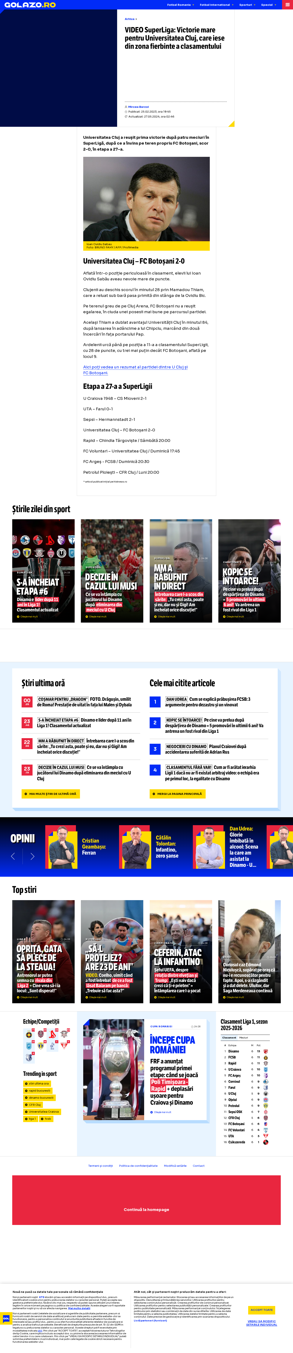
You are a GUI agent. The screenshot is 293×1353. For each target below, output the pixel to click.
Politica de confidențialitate (138, 1166)
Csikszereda (236, 1142)
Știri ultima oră (43, 683)
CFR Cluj (35, 1105)
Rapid (232, 1063)
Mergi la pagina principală (179, 794)
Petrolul (233, 1106)
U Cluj (232, 1093)
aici (40, 1330)
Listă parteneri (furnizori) (150, 1320)
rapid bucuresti (39, 1090)
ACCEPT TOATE (262, 1310)
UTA (231, 1136)
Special (267, 5)
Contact (199, 1166)
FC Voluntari (236, 1130)
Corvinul (234, 1081)
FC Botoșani (236, 1124)
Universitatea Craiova (44, 1111)
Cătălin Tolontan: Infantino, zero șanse (156, 847)
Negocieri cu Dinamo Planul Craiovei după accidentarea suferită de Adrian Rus (209, 749)
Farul (231, 1087)
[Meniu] (287, 4)
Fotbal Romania (179, 5)
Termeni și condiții (100, 1166)
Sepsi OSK (235, 1112)
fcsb (48, 1119)
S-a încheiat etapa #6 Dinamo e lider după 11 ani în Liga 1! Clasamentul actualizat (43, 570)
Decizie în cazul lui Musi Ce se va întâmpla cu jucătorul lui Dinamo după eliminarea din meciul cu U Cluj (112, 570)
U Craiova (234, 1069)
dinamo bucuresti (41, 1098)
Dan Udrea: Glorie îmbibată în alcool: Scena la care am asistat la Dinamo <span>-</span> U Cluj (230, 847)
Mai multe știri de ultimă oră (52, 794)
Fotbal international (215, 5)
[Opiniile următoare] (32, 856)
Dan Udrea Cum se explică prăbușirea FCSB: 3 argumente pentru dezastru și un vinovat (209, 702)
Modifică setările (175, 1166)
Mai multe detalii (79, 1308)
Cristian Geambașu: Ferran (82, 847)
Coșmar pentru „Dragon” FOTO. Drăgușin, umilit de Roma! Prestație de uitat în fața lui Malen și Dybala (81, 702)
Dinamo (233, 1051)
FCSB (232, 1057)
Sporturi (245, 5)
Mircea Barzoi (138, 107)
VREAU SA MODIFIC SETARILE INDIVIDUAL (261, 1323)
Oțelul (232, 1100)
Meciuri (243, 1037)
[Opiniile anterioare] (13, 856)
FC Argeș (234, 1075)
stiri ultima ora (39, 1083)
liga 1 (32, 1119)
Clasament (229, 1037)
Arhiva (129, 19)
